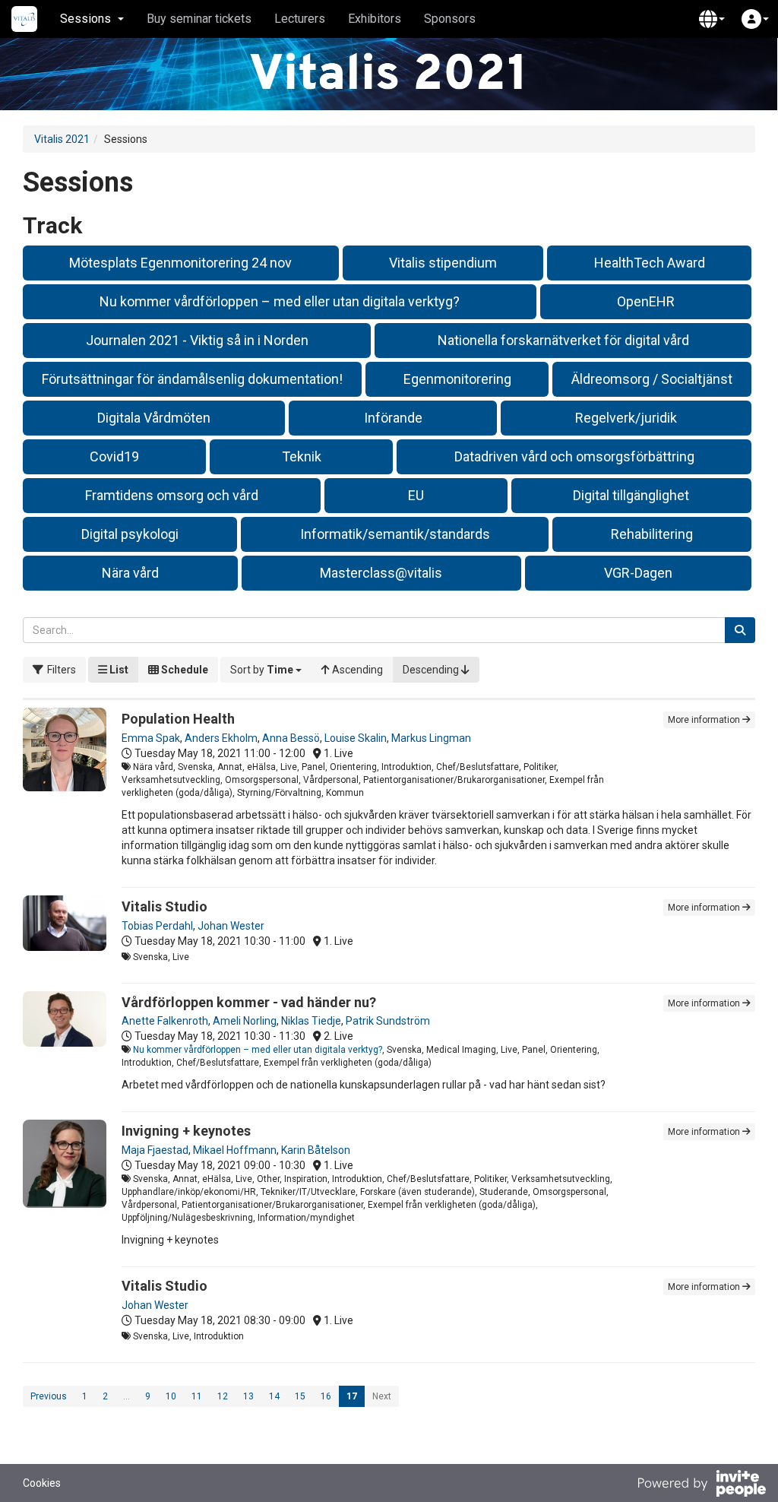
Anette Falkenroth (165, 1021)
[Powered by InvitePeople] (701, 1485)
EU (416, 495)
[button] (711, 19)
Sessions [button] (85, 18)
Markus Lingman (431, 738)
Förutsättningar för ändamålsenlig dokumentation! (192, 379)
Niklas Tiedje (311, 1021)
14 (274, 1396)
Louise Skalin (355, 738)
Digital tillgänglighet (631, 495)
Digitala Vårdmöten (153, 418)
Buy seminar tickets (199, 18)
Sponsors (450, 18)
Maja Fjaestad (155, 1150)
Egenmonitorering (457, 379)
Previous (48, 1396)
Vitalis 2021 (62, 139)
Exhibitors (374, 18)
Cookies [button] (42, 1483)
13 (248, 1396)
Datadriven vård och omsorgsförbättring (574, 456)
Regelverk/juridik (626, 418)
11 (196, 1396)
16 (326, 1396)
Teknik (301, 456)
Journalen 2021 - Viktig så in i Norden (197, 340)
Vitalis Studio (164, 906)
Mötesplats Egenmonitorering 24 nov (180, 263)
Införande (393, 418)
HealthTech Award (649, 263)
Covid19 (114, 456)
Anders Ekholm (221, 738)
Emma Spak (151, 738)
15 (300, 1396)
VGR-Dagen (638, 573)
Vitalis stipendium (443, 263)
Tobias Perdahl (157, 926)
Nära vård (130, 573)
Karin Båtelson (315, 1150)
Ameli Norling (245, 1021)
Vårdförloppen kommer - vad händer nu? (249, 1002)
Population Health (178, 719)
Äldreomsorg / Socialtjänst (651, 379)
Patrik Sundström (388, 1021)
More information (705, 720)
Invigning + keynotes (186, 1131)
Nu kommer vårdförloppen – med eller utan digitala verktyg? (280, 301)
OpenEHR (646, 301)
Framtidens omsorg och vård (171, 495)
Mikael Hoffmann (235, 1150)
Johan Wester (231, 926)
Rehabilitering (652, 534)
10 (171, 1396)
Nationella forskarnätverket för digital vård (563, 340)
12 (222, 1396)
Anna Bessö (291, 738)
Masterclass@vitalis (381, 573)
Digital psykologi (130, 534)
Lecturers (299, 18)
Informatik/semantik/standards (395, 534)
